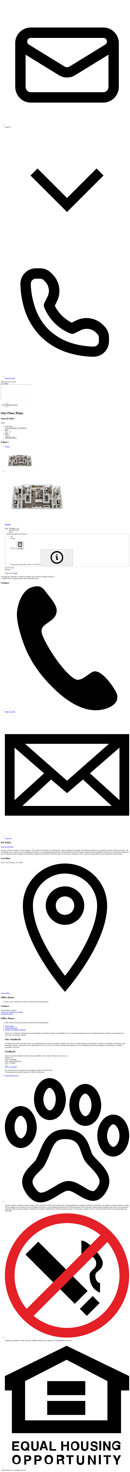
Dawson (7, 524)
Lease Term (8, 426)
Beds (6, 430)
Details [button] (15, 573)
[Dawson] (20, 471)
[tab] (67, 446)
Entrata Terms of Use (11, 1075)
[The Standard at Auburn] (9, 408)
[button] (67, 1202)
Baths (7, 434)
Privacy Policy (9, 1026)
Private (13, 538)
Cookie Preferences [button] (11, 1028)
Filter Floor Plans (11, 438)
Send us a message (11, 1067)
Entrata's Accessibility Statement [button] (15, 1030)
